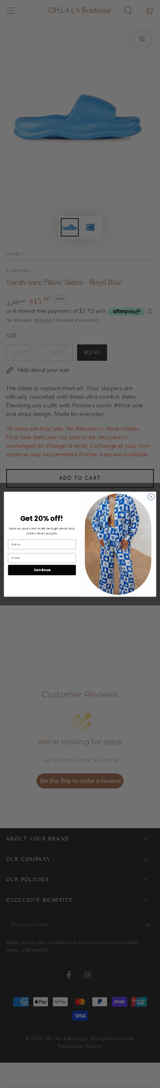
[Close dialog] (151, 496)
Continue (42, 569)
